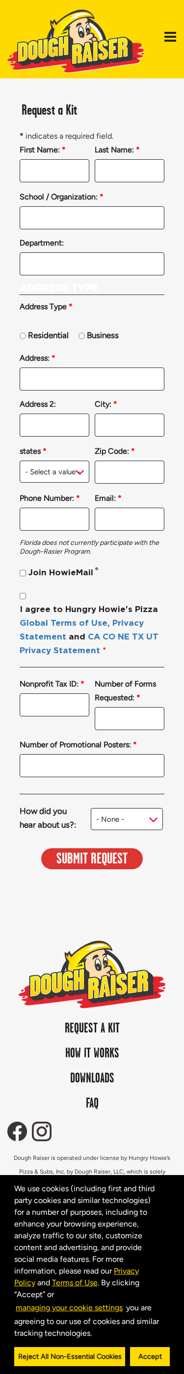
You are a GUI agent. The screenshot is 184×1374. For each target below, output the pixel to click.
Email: (108, 498)
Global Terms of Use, (65, 623)
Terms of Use (75, 1282)
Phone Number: (50, 498)
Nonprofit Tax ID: (52, 683)
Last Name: (117, 149)
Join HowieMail (63, 571)
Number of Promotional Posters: (78, 744)
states (33, 451)
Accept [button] (150, 1356)
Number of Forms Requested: (125, 690)
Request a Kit (92, 1028)
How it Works (92, 1053)
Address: (37, 358)
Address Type (46, 306)
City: (106, 404)
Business (103, 335)
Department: (42, 242)
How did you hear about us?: (48, 818)
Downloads (92, 1078)
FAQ (92, 1103)
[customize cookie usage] (101, 1335)
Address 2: (38, 404)
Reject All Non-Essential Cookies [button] (70, 1356)
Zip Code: (115, 451)
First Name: (43, 149)
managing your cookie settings (69, 1307)
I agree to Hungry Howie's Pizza (89, 630)
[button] (95, 1333)
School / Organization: (62, 196)
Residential (48, 335)
